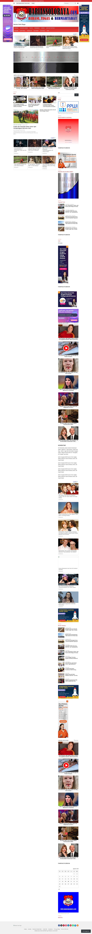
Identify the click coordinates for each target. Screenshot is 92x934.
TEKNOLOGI (29, 30)
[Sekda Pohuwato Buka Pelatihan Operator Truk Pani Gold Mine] (61, 675)
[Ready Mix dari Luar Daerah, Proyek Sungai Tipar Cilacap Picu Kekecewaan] (34, 99)
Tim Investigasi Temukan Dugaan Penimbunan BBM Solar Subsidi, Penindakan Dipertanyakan (71, 658)
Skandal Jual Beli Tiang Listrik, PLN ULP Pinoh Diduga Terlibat (48, 110)
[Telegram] (75, 926)
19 (65, 881)
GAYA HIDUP (36, 30)
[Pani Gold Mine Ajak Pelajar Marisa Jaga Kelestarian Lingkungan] (61, 664)
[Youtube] (71, 925)
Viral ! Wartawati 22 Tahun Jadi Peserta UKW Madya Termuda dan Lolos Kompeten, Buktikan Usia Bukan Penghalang (71, 206)
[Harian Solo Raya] (17, 925)
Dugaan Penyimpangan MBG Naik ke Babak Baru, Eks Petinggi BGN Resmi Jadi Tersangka (71, 680)
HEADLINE (16, 30)
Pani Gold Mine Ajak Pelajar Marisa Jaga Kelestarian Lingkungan (71, 663)
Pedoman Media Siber (37, 929)
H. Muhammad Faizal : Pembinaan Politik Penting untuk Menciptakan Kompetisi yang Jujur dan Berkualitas (19, 105)
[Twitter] (61, 925)
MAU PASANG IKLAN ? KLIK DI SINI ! (23, 3)
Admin (59, 457)
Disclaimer (50, 929)
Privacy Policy (57, 929)
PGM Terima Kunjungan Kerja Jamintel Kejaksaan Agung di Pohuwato (71, 217)
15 (74, 878)
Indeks (33, 3)
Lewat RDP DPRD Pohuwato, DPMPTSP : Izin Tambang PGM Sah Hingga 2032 (71, 211)
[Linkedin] (68, 925)
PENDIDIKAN (36, 28)
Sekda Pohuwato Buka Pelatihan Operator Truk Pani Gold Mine (71, 675)
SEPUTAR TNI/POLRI (50, 28)
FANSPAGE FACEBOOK (64, 148)
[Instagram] (66, 925)
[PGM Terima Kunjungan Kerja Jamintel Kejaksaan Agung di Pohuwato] (61, 217)
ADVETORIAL (22, 30)
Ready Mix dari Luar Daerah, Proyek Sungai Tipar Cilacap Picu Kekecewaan (41, 0)
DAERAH (43, 28)
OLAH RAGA (42, 30)
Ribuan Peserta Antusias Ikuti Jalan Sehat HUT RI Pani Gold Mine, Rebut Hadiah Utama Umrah (49, 105)
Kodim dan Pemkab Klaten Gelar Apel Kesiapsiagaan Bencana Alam (24, 127)
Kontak (29, 929)
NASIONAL (16, 28)
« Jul (59, 889)
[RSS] (78, 925)
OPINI (48, 30)
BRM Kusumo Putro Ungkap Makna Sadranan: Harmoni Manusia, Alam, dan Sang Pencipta (67, 458)
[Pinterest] (64, 925)
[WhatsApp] (73, 925)
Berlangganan (86, 931)
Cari (59, 92)
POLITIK (31, 28)
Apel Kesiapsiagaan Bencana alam (19, 130)
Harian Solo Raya (19, 24)
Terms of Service (64, 929)
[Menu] (14, 3)
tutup (12, 5)
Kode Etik (45, 929)
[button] (75, 3)
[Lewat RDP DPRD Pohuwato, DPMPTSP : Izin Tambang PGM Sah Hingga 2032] (61, 212)
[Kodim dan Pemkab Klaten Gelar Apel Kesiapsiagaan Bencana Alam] (25, 116)
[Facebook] (59, 925)
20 (68, 881)
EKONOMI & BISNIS (24, 28)
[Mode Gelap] (78, 3)
